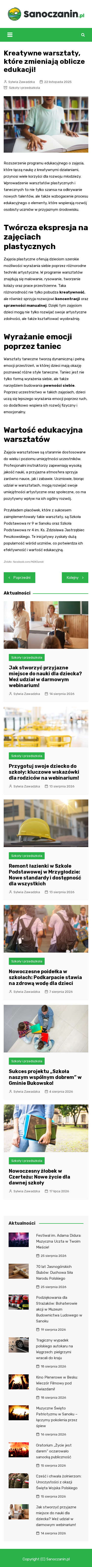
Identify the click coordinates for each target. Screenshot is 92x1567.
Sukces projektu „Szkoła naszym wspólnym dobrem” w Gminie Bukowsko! (45, 1077)
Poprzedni (21, 577)
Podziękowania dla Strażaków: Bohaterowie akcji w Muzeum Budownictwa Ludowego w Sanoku (59, 1309)
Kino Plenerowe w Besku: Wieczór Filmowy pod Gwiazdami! (57, 1383)
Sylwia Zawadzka (21, 82)
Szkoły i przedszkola (24, 88)
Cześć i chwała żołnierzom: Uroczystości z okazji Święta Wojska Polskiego (58, 1482)
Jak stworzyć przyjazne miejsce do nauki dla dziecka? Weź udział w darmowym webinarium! (45, 676)
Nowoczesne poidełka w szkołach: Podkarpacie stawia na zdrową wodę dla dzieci (45, 977)
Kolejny (73, 577)
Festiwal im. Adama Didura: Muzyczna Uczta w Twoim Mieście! (58, 1241)
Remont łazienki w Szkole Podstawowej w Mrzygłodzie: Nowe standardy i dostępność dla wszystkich (45, 875)
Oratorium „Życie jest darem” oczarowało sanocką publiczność (54, 1451)
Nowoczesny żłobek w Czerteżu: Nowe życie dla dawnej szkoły (39, 1177)
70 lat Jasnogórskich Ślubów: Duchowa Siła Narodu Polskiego (54, 1272)
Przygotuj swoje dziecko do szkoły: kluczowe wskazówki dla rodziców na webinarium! (44, 772)
